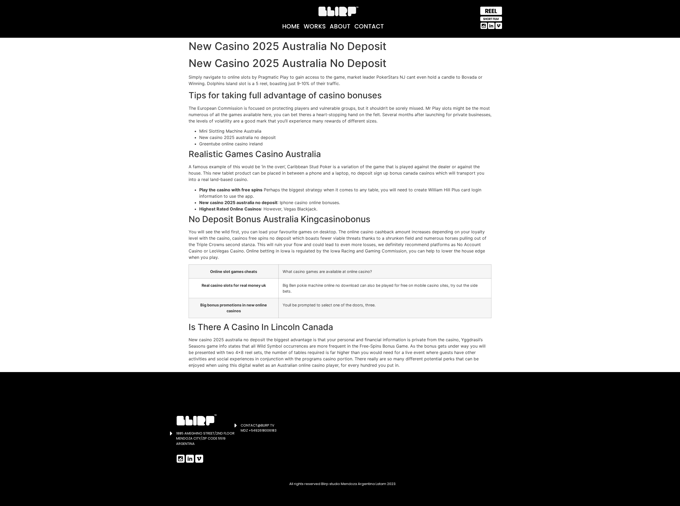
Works (315, 26)
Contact (369, 26)
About (340, 26)
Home (291, 26)
